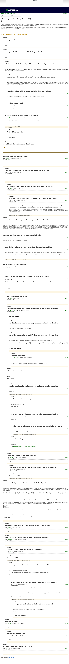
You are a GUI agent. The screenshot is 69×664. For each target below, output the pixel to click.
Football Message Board (11, 13)
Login (63, 13)
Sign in (29, 15)
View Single (66, 20)
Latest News (52, 10)
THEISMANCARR (12, 78)
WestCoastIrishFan (13, 310)
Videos (47, 10)
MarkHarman (7, 20)
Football (21, 10)
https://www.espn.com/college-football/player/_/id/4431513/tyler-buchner (24, 446)
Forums (42, 10)
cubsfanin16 (7, 158)
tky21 (8, 172)
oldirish (11, 298)
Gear (57, 10)
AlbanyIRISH (10, 117)
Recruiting (27, 10)
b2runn (13, 105)
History (32, 10)
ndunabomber (12, 93)
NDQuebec (15, 416)
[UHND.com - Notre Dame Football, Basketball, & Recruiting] (12, 10)
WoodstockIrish (12, 133)
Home (2, 13)
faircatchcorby (8, 53)
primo (6, 648)
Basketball (37, 10)
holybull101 (7, 266)
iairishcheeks (8, 237)
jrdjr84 (9, 65)
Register (66, 13)
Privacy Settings (11, 657)
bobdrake (7, 41)
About (60, 10)
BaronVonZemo (11, 145)
